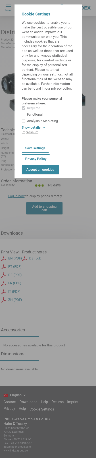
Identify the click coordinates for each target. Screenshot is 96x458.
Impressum (30, 132)
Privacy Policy (35, 159)
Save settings (35, 148)
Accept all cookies (40, 170)
